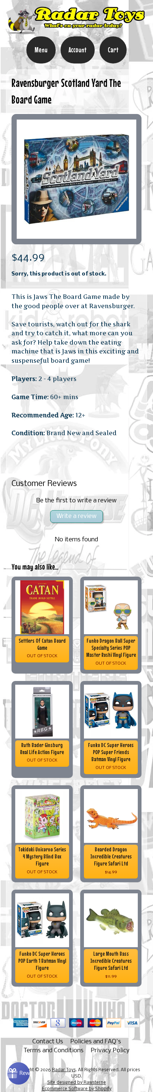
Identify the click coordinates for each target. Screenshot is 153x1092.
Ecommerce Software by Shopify (76, 1089)
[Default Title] (77, 179)
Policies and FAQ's (96, 1041)
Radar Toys (64, 1070)
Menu (41, 50)
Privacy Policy (110, 1050)
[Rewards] (18, 1073)
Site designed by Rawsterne (76, 1082)
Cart (113, 50)
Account (78, 50)
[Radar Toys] (76, 31)
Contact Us (47, 1041)
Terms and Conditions (53, 1050)
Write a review (76, 516)
